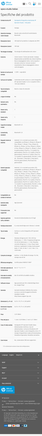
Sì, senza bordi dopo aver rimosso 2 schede (27, 226)
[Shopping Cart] (34, 3)
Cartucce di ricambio (6, 80)
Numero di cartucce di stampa (7, 73)
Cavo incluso (4, 340)
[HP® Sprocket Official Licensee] (7, 3)
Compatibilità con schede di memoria (6, 196)
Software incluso (5, 283)
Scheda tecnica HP (6, 20)
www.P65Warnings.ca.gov (32, 403)
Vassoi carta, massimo (4, 118)
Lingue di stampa (5, 97)
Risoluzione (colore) (6, 46)
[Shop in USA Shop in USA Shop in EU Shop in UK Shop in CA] (25, 4)
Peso (2, 314)
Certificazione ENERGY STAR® (22, 262)
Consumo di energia (6, 255)
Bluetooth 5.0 (18, 125)
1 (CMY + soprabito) (20, 72)
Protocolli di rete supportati (5, 212)
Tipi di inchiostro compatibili (5, 90)
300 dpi (16, 46)
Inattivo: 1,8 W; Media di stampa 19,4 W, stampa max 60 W (26, 256)
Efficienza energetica (6, 262)
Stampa (16, 28)
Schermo (3, 57)
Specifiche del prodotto (17, 14)
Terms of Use (12, 401)
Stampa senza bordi (6, 226)
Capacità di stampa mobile (6, 126)
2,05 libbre (17, 314)
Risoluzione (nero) (6, 41)
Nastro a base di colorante (22, 89)
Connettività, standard (4, 134)
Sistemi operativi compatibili (5, 169)
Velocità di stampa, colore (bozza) (6, 34)
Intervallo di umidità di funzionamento (6, 277)
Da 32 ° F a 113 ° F (19, 268)
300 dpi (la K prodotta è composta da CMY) (26, 41)
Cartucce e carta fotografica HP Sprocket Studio (26, 232)
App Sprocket (18, 203)
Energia (3, 238)
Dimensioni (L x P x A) (6, 301)
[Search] (29, 4)
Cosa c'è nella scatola (6, 325)
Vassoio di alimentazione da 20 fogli (25, 218)
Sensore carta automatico (4, 103)
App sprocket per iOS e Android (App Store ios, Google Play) (26, 284)
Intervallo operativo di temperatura (7, 269)
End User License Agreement (26, 401)
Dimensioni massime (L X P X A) (6, 308)
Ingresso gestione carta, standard (5, 219)
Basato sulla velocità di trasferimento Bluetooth (25, 34)
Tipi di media (4, 231)
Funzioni (3, 28)
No (15, 96)
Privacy (4, 401)
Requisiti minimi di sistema (6, 141)
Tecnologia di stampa (6, 52)
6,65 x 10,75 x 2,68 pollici (22, 301)
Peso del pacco (5, 320)
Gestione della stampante (4, 204)
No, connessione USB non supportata (25, 340)
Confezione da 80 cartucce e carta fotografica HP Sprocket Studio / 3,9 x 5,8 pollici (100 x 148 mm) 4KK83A (27, 82)
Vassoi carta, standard (4, 111)
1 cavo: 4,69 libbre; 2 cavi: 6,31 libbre (25, 319)
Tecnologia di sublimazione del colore (25, 51)
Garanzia (3, 290)
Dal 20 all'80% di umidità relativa (24, 275)
